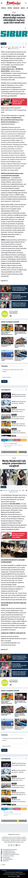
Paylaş (4, 43)
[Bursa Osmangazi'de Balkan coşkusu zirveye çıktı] (21, 327)
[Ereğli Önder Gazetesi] (13, 3)
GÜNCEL (3, 8)
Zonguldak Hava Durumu (8, 851)
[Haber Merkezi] (4, 314)
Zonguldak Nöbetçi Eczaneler (10, 849)
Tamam (18, 876)
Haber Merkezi (13, 313)
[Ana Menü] (1, 3)
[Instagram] (14, 845)
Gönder (4, 381)
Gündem (14, 407)
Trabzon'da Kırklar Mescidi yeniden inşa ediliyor (20, 346)
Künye (3, 864)
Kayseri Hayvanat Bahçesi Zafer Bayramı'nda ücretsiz (6, 333)
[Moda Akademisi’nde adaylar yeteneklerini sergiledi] (14, 477)
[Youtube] (16, 845)
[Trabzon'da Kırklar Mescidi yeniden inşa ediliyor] (21, 340)
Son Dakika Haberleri (8, 859)
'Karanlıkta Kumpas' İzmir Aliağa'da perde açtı (19, 395)
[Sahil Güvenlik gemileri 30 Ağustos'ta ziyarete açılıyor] (7, 353)
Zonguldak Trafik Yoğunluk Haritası (11, 854)
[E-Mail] (10, 316)
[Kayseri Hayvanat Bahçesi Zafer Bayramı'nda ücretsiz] (7, 327)
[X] (11, 845)
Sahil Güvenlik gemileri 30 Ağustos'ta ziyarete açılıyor (7, 359)
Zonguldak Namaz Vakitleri (9, 852)
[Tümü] (26, 389)
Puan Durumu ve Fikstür (8, 855)
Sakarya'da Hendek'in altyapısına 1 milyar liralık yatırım (20, 359)
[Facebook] (9, 845)
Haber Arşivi (6, 860)
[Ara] (25, 3)
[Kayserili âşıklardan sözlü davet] (7, 340)
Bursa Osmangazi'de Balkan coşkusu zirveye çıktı (20, 333)
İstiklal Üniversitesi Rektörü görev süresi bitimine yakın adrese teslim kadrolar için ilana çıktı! (19, 410)
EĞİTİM (10, 8)
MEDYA (23, 8)
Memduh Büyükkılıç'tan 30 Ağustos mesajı (18, 432)
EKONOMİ (16, 8)
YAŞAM (14, 12)
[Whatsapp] (19, 845)
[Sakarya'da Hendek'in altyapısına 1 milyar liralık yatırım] (21, 353)
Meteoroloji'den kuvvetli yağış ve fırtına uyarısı (18, 418)
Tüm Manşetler (6, 857)
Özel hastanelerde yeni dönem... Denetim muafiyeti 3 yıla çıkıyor (19, 402)
